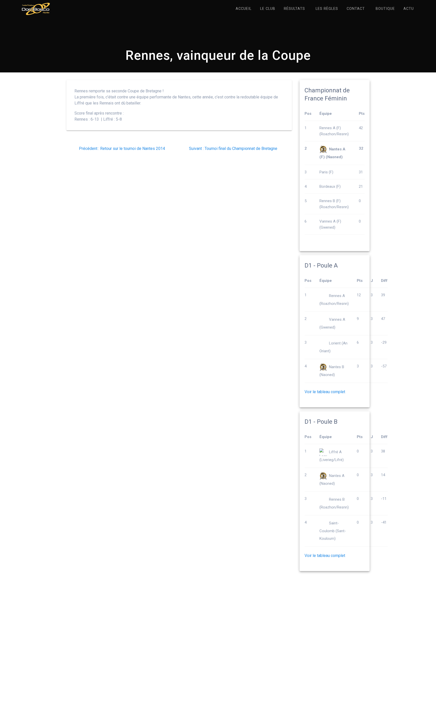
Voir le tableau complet (325, 391)
